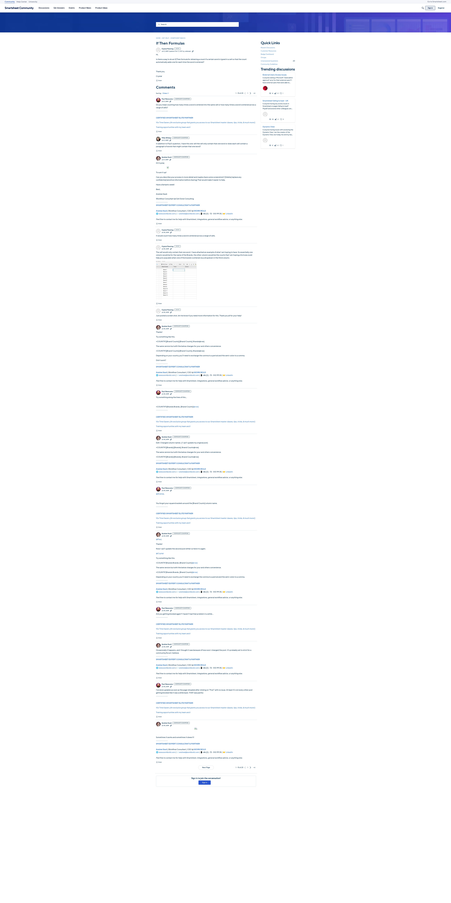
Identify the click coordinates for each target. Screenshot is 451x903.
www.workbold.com (167, 213)
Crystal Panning (167, 49)
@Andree (160, 494)
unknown (188, 51)
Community (10, 1)
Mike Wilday (166, 138)
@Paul (158, 539)
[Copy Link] (192, 51)
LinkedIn (229, 213)
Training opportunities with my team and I (173, 127)
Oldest (165, 93)
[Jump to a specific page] (254, 93)
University (33, 1)
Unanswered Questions (278, 61)
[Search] (423, 8)
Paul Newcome (167, 99)
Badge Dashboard (267, 54)
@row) (196, 406)
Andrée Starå (166, 157)
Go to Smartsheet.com (436, 1)
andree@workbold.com (189, 213)
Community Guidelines (269, 64)
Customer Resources (268, 51)
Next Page (206, 767)
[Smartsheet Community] (19, 8)
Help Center (21, 1)
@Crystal (160, 553)
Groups (263, 58)
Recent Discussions (268, 48)
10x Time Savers (205, 122)
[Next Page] (250, 93)
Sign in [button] (204, 782)
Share (159, 81)
